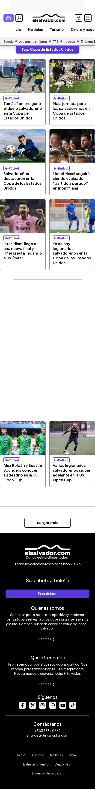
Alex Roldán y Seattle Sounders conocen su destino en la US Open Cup (22, 472)
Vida (72, 755)
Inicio (16, 29)
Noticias (35, 29)
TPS (55, 41)
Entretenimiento (36, 764)
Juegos (69, 41)
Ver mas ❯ (46, 639)
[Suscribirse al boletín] (8, 18)
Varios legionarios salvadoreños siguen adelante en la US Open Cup (72, 472)
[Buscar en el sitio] (19, 18)
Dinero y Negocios (46, 773)
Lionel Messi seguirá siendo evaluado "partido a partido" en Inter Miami (71, 180)
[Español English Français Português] (88, 18)
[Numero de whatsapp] (52, 707)
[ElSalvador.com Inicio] (49, 17)
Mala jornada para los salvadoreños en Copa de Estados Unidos (71, 110)
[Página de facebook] (22, 707)
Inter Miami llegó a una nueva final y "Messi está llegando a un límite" (22, 250)
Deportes (62, 764)
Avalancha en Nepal (33, 41)
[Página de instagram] (42, 707)
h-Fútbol (12, 98)
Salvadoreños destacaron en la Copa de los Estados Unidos (22, 180)
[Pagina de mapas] (78, 18)
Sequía (8, 41)
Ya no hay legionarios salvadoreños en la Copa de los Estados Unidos (72, 253)
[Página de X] (32, 707)
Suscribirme (47, 593)
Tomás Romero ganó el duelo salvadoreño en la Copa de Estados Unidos (22, 110)
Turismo (57, 29)
